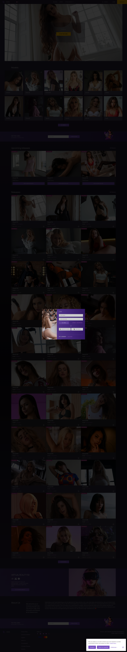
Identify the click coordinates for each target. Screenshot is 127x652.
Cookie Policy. (113, 643)
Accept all (92, 647)
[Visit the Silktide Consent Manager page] (123, 647)
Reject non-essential (103, 647)
